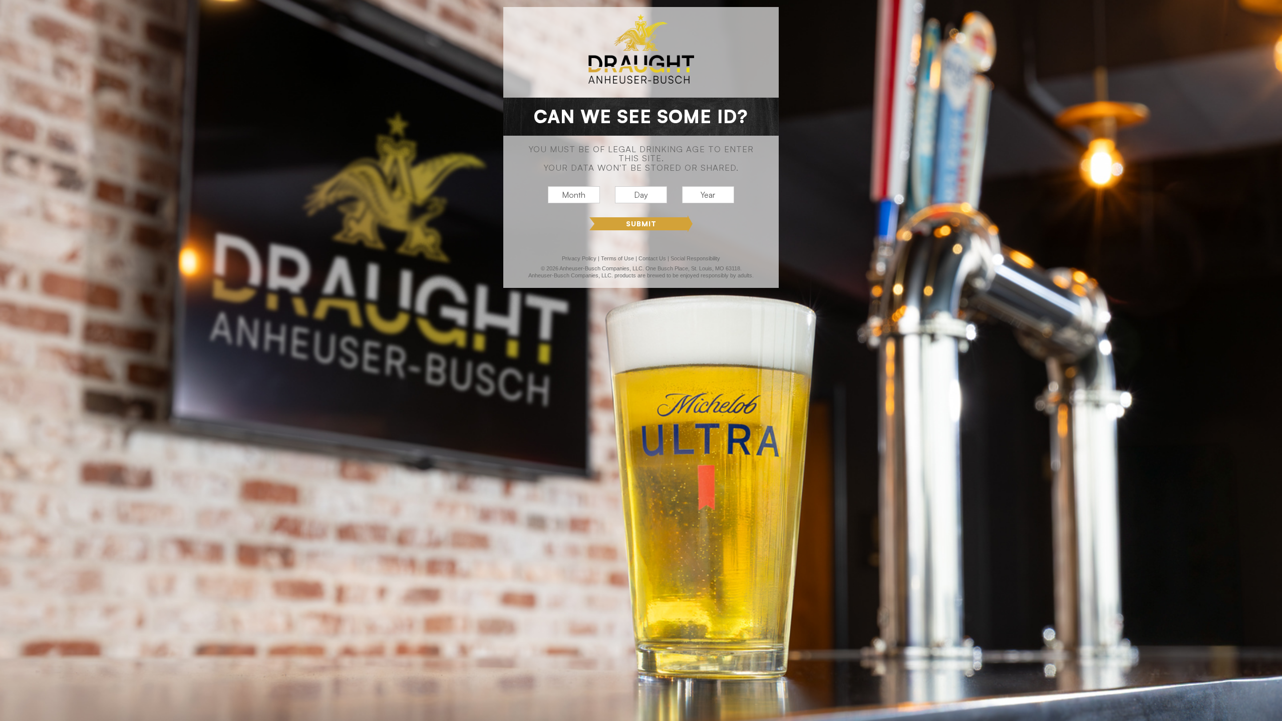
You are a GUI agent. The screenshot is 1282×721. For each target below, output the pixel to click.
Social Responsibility (695, 258)
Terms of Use (617, 258)
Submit (641, 223)
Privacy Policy (579, 258)
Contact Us (652, 258)
